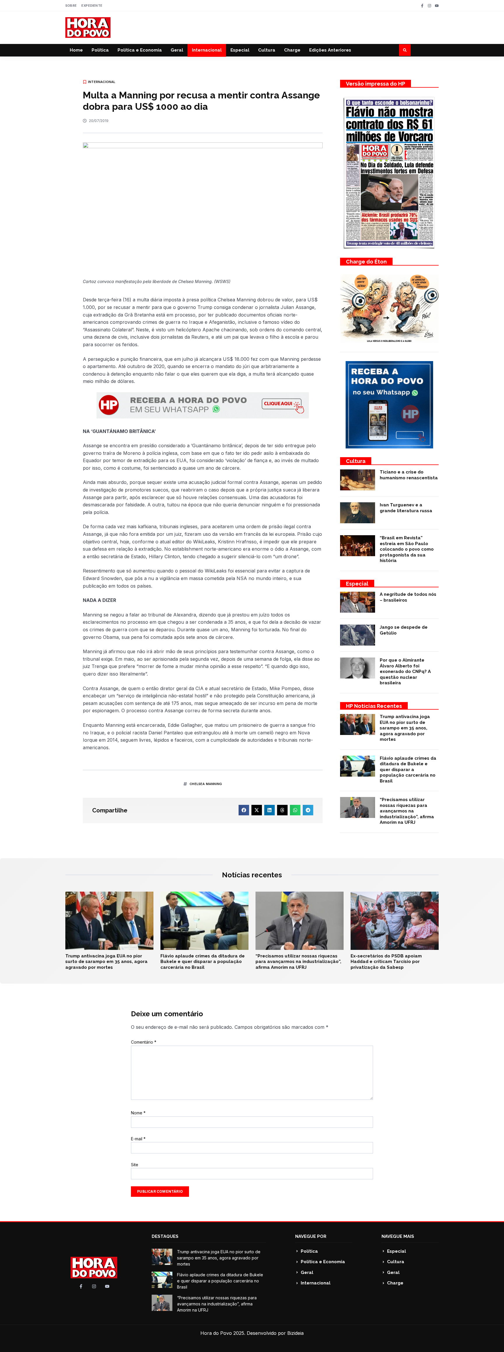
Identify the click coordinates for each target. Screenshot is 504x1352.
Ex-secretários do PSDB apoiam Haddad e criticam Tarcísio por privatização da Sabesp (386, 961)
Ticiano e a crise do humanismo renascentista (409, 474)
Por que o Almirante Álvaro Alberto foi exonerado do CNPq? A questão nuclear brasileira (405, 671)
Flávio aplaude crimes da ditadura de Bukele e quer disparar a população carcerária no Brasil (408, 770)
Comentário (143, 1042)
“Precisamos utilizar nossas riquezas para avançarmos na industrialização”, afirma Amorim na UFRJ (407, 811)
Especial (239, 50)
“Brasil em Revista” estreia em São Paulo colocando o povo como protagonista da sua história (407, 549)
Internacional (207, 50)
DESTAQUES (165, 1236)
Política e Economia (140, 50)
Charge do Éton (366, 262)
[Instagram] (429, 6)
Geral (177, 50)
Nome (138, 1112)
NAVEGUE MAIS (398, 1236)
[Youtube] (437, 6)
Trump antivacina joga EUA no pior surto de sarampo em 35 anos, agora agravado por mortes (405, 728)
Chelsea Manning (206, 784)
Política (100, 50)
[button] (405, 50)
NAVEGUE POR (310, 1236)
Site (134, 1164)
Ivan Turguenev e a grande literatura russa (406, 507)
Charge (292, 50)
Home (76, 50)
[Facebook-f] (422, 6)
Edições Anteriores (330, 50)
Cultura (266, 50)
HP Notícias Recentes (374, 706)
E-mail (138, 1138)
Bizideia (295, 1333)
